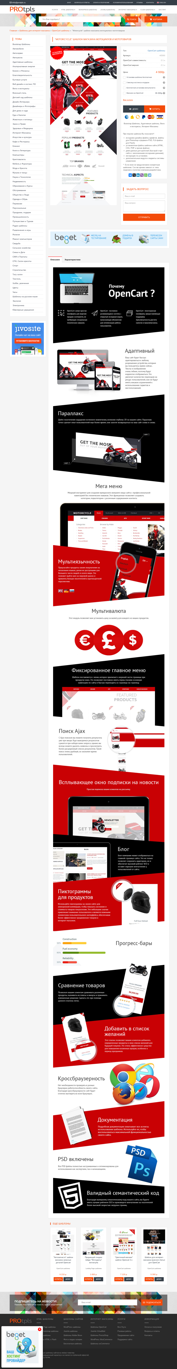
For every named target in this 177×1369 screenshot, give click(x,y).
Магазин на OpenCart (135, 93)
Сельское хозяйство (22, 248)
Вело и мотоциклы (21, 88)
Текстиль (17, 279)
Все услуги (128, 100)
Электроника (18, 305)
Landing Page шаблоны (46, 1327)
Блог (69, 2)
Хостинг (162, 10)
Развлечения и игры (22, 230)
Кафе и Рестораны (21, 142)
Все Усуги (122, 1327)
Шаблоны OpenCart (98, 1327)
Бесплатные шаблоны (73, 1344)
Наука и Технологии (22, 177)
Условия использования (123, 2)
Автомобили (18, 49)
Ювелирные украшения (23, 310)
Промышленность (21, 217)
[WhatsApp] (145, 175)
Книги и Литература (21, 150)
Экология (17, 301)
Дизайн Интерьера (21, 102)
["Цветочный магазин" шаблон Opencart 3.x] (124, 1242)
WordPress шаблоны (88, 10)
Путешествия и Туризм (23, 221)
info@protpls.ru (19, 2)
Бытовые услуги (20, 80)
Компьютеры (18, 155)
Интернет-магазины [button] (127, 10)
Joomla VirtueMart (98, 1331)
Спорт (15, 265)
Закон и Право (19, 124)
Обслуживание (19, 190)
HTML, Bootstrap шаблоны (47, 1331)
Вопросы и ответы (82, 2)
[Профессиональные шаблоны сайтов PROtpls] (26, 9)
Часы (15, 292)
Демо (134, 109)
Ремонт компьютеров (22, 239)
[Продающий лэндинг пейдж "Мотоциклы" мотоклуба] (93, 1242)
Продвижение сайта (126, 1335)
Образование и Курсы (22, 186)
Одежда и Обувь (20, 199)
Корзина (157, 19)
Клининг (16, 146)
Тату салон (18, 274)
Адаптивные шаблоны (22, 62)
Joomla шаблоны (107, 10)
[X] (134, 175)
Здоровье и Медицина (23, 128)
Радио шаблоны (20, 226)
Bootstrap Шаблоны (21, 44)
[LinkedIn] (138, 175)
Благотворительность (22, 75)
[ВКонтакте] (130, 175)
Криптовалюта (19, 159)
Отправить (144, 217)
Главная (13, 30)
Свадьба (16, 243)
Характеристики (72, 260)
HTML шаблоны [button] (67, 10)
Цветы (15, 288)
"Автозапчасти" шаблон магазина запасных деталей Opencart (63, 1259)
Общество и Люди (21, 195)
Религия (16, 234)
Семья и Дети (19, 252)
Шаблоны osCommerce (100, 1344)
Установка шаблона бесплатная (139, 77)
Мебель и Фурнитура (22, 164)
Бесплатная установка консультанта (141, 88)
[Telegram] (149, 175)
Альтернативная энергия (24, 66)
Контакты (150, 2)
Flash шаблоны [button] (147, 10)
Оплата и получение (101, 2)
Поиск (132, 19)
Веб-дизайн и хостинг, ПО (24, 84)
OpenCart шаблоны (60, 30)
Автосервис (18, 53)
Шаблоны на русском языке (25, 296)
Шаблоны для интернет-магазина (34, 30)
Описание (55, 260)
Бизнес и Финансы (21, 71)
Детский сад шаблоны (22, 97)
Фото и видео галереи (73, 1339)
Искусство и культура (22, 137)
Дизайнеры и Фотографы (24, 106)
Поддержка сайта (125, 1339)
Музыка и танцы (20, 173)
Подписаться (153, 1302)
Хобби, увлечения (21, 283)
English (163, 2)
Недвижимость (19, 181)
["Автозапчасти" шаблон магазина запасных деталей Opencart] (63, 1242)
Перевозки (17, 203)
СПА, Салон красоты (22, 261)
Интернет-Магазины (22, 133)
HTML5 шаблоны (43, 1335)
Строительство (19, 270)
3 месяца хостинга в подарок (138, 83)
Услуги (55, 10)
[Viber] (142, 175)
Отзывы (139, 2)
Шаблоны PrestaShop (99, 1335)
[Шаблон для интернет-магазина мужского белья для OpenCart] (154, 1242)
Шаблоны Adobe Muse (73, 1335)
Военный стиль (19, 93)
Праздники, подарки (22, 212)
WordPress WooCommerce (101, 1339)
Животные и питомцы (22, 119)
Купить (58, 1279)
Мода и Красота (20, 168)
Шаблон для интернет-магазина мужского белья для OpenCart (154, 1259)
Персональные (19, 208)
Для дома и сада (20, 111)
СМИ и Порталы (20, 257)
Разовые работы (124, 1331)
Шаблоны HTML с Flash (46, 1339)
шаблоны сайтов (52, 1353)
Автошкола (17, 57)
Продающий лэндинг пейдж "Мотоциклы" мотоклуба (93, 1259)
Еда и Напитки (19, 115)
